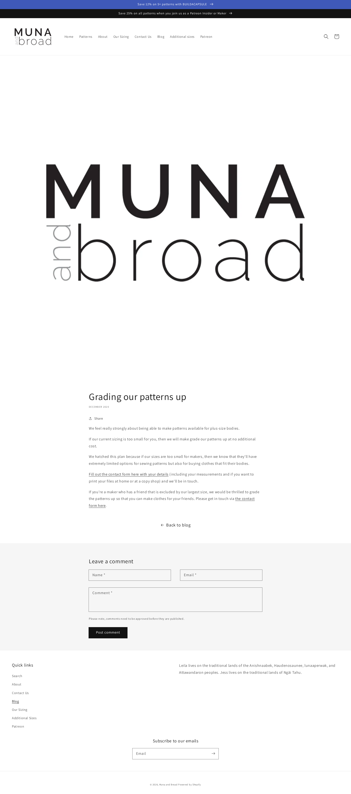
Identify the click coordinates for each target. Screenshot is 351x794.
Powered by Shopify (189, 784)
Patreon (18, 726)
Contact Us (20, 693)
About (16, 684)
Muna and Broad (168, 784)
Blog (15, 701)
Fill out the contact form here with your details (129, 474)
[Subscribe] (213, 753)
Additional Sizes (24, 718)
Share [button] (98, 418)
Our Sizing (19, 709)
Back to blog (178, 525)
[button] (326, 36)
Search (17, 676)
